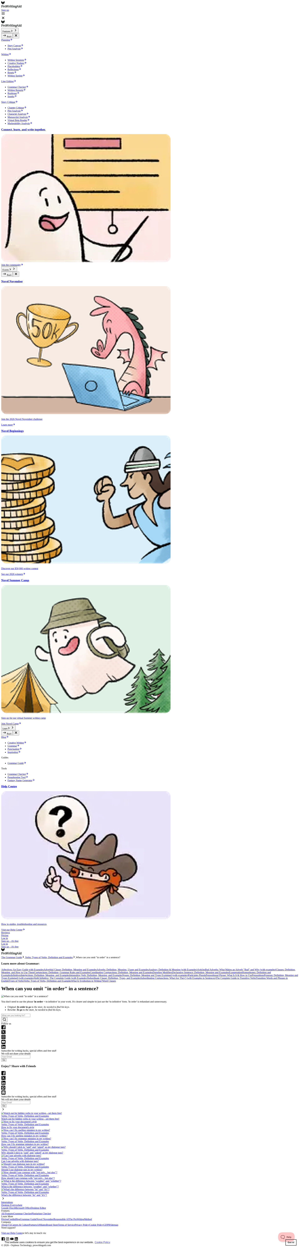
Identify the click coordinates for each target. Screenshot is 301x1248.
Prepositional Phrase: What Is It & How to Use (229, 975)
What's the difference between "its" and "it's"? (24, 1195)
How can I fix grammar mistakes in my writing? (25, 1144)
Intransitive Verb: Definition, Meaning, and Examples (95, 975)
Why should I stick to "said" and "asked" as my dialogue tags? (32, 1152)
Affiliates (41, 1225)
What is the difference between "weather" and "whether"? (30, 1186)
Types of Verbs (16, 981)
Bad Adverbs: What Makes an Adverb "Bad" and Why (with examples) (240, 969)
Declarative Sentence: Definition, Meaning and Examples (200, 972)
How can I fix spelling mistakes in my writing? (24, 1135)
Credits (11, 1219)
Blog (17, 1219)
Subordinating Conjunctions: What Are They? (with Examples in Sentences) (178, 978)
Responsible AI (61, 1219)
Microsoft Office (22, 1208)
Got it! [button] (291, 1242)
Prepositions (258, 975)
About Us (6, 1225)
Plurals (202, 975)
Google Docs (7, 1208)
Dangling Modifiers (162, 972)
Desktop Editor (38, 1208)
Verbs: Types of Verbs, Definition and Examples (47, 981)
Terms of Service (66, 1225)
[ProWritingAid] (150, 5)
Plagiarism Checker (41, 1213)
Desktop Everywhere (11, 1205)
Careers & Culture (20, 1225)
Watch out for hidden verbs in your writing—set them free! (30, 1118)
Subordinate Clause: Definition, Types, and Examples (113, 978)
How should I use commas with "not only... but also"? (28, 1178)
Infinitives (16, 975)
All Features (7, 1213)
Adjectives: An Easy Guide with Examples (22, 969)
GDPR (106, 1225)
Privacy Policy (82, 1225)
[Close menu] (16, 35)
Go (4, 1060)
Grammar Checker (22, 1213)
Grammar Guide (28, 1219)
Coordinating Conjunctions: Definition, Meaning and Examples (121, 972)
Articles (201, 969)
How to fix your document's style (17, 1127)
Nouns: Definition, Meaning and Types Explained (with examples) (155, 975)
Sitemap (114, 1225)
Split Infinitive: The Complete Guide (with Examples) (60, 978)
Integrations (7, 1202)
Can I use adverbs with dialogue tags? (20, 1161)
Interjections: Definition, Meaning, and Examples (45, 975)
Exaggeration (235, 972)
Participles (193, 975)
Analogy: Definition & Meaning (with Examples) (173, 969)
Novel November (45, 1219)
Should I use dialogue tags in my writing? (21, 1169)
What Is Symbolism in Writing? (86, 981)
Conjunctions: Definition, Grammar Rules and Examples (62, 972)
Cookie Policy (96, 1225)
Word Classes (109, 981)
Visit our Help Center (11, 1233)
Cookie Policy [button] (102, 1242)
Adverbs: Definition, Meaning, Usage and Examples (123, 969)
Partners (33, 1225)
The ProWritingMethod (80, 1219)
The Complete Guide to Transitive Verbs (236, 978)
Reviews (5, 932)
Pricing (4, 935)
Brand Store (52, 1225)
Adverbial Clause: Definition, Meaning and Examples (70, 969)
